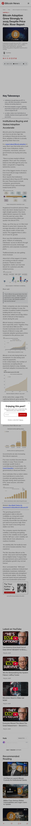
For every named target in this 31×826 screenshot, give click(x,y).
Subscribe (23, 414)
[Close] (28, 403)
